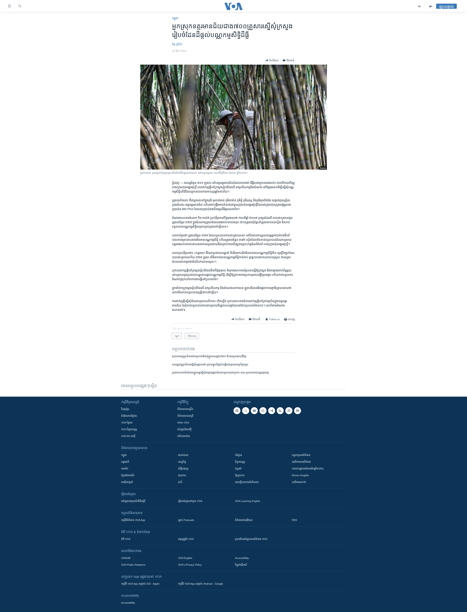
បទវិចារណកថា (299, 482)
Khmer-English (300, 475)
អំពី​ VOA (125, 539)
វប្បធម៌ (238, 468)
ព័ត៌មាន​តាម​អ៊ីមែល (244, 520)
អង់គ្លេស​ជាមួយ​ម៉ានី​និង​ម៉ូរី (133, 501)
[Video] (430, 6)
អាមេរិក (124, 468)
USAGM (125, 558)
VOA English (185, 558)
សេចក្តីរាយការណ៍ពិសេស (247, 482)
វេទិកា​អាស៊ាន (183, 436)
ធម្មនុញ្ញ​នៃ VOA (186, 539)
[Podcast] (288, 410)
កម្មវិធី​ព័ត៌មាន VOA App (133, 520)
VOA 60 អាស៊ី (128, 436)
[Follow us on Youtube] (254, 410)
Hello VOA (183, 422)
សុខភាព (182, 475)
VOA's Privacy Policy (190, 564)
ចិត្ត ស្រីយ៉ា (177, 44)
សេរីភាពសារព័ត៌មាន (301, 461)
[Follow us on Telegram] (271, 410)
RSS (294, 520)
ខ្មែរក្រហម (239, 475)
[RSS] (280, 410)
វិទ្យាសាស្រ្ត (240, 461)
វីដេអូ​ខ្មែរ (125, 409)
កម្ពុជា (175, 18)
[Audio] (419, 6)
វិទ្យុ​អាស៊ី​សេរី (241, 564)
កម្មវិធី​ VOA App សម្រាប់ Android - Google (200, 583)
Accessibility (242, 558)
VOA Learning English (247, 501)
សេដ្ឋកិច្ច (182, 461)
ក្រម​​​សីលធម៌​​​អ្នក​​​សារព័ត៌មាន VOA (251, 539)
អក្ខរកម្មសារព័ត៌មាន (301, 455)
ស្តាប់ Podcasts (186, 520)
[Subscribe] (297, 410)
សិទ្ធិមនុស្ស (183, 468)
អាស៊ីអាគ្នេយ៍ (127, 482)
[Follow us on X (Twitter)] (245, 410)
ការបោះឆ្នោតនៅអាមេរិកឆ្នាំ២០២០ (308, 468)
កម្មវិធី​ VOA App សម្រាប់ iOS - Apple (140, 583)
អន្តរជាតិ (125, 461)
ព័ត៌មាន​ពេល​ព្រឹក (185, 409)
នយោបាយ (183, 455)
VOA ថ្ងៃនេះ (127, 422)
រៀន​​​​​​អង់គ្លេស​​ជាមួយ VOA (190, 501)
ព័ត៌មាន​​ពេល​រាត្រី (185, 415)
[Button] (272, 60)
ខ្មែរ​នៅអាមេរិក (127, 475)
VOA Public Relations (133, 564)
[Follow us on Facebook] (237, 410)
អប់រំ (180, 482)
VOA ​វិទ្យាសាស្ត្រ (129, 429)
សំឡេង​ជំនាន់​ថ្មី (184, 429)
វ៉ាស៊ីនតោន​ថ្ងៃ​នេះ (129, 415)
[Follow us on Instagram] (262, 410)
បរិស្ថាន (238, 455)
